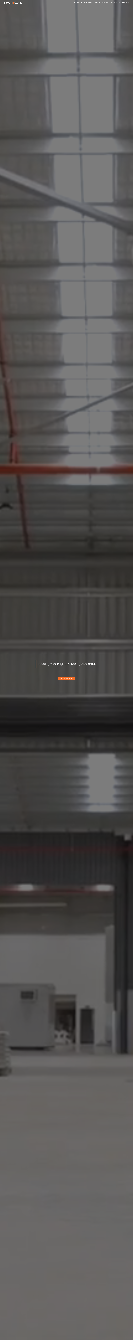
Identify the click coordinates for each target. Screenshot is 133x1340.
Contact (125, 3)
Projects (97, 3)
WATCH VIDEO (66, 678)
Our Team (105, 3)
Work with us (116, 3)
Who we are (78, 3)
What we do (88, 3)
